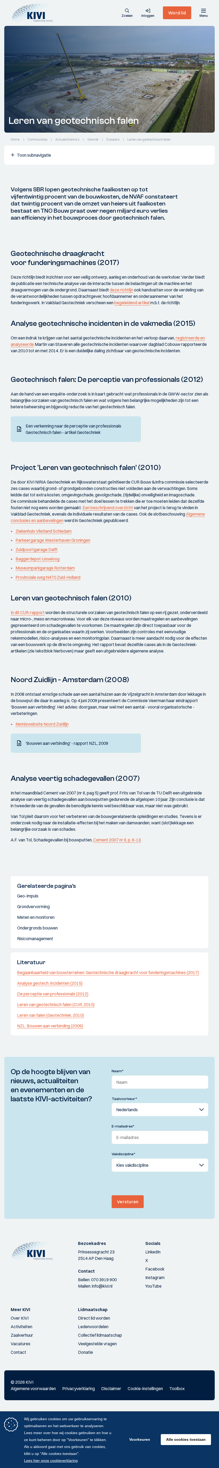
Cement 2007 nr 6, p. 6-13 (117, 839)
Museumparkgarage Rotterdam (45, 568)
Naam (118, 1071)
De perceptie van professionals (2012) (52, 993)
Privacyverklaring (78, 1388)
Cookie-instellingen (145, 1388)
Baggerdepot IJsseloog (37, 558)
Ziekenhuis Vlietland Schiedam (43, 531)
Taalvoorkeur (124, 1099)
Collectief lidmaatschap (100, 1335)
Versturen (127, 1201)
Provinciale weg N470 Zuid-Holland (47, 577)
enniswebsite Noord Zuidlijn (43, 724)
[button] (127, 13)
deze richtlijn (121, 289)
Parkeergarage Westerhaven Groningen (52, 540)
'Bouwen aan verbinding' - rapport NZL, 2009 (67, 743)
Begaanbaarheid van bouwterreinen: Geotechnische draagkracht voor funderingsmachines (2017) (108, 972)
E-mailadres (123, 1126)
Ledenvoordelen (93, 1326)
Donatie (85, 1352)
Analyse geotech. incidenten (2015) (50, 983)
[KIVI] (34, 12)
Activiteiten (21, 1326)
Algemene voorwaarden (33, 1388)
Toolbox (177, 1388)
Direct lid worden (94, 1318)
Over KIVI (20, 1318)
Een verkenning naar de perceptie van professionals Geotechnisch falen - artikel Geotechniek (73, 429)
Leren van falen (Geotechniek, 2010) (50, 1015)
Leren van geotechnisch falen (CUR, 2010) (56, 1004)
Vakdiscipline (123, 1154)
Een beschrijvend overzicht (108, 507)
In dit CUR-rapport (28, 612)
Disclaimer (111, 1388)
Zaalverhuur (22, 1335)
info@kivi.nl (102, 1286)
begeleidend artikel (132, 302)
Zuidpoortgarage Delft (36, 549)
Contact (18, 1352)
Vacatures (20, 1343)
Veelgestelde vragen (97, 1343)
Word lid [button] (177, 12)
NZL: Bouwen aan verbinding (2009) (50, 1025)
